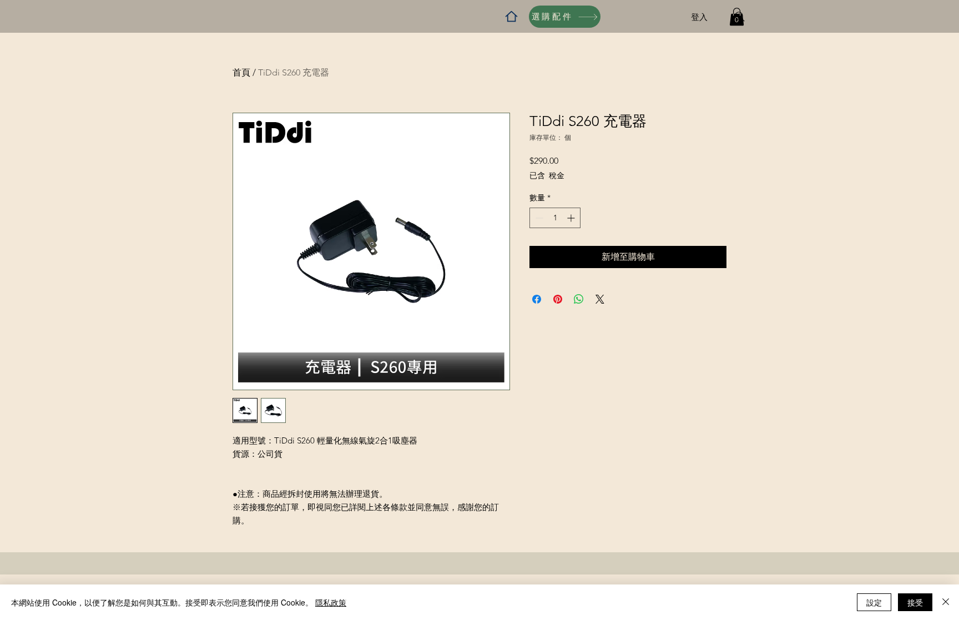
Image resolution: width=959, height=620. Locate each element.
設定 (874, 602)
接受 (915, 602)
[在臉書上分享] (536, 299)
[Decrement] (538, 218)
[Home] (511, 16)
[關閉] (945, 602)
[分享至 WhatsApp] (579, 299)
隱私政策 (330, 602)
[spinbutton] (555, 218)
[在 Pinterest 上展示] (557, 299)
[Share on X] (600, 299)
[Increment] (572, 218)
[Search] (739, 16)
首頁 (241, 72)
